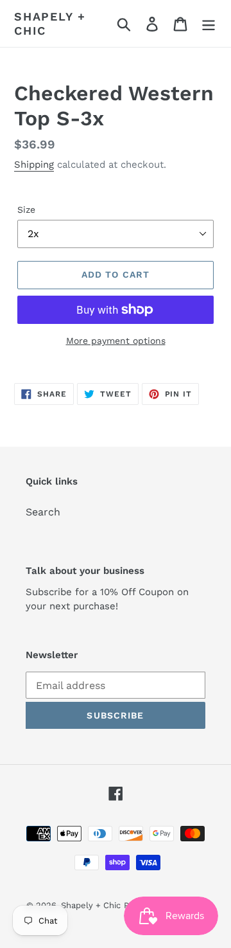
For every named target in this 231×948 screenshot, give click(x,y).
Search (43, 512)
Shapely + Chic (50, 23)
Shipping (34, 164)
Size (26, 209)
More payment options (116, 340)
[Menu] (208, 23)
